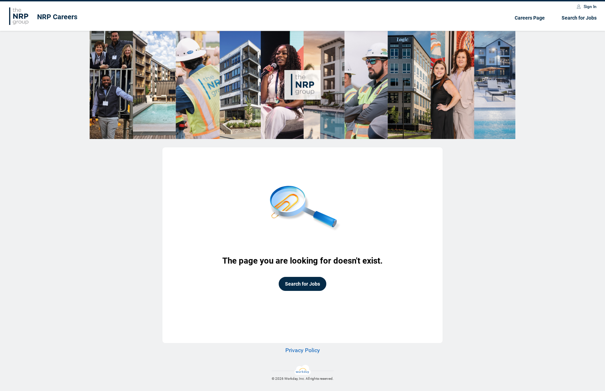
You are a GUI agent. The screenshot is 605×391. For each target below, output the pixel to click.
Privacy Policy (302, 350)
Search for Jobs (579, 18)
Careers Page (530, 18)
